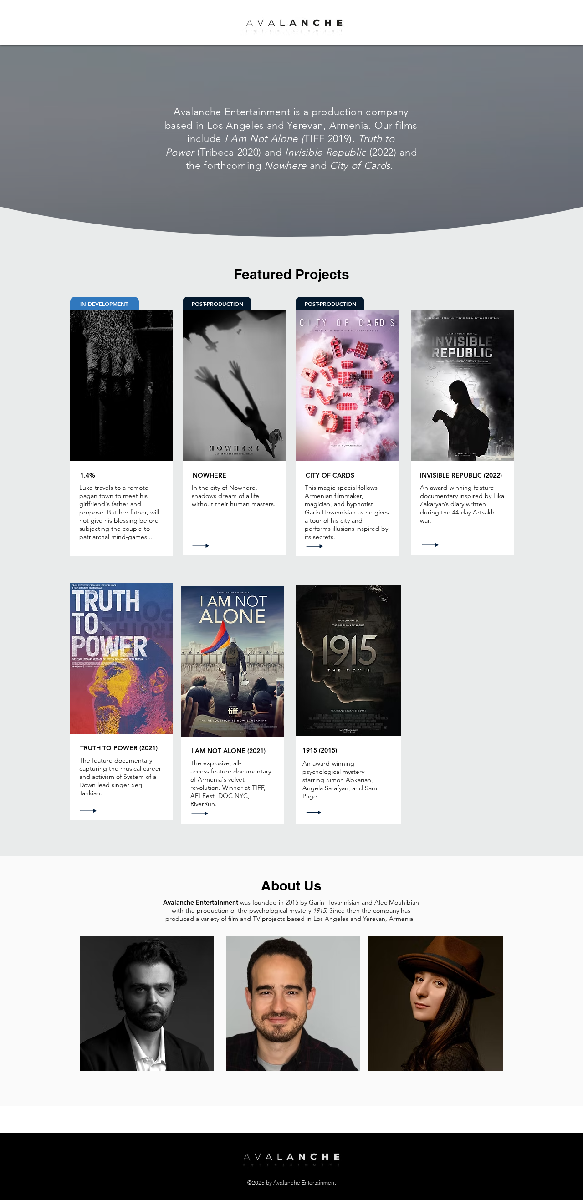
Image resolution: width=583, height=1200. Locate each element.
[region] (147, 1003)
